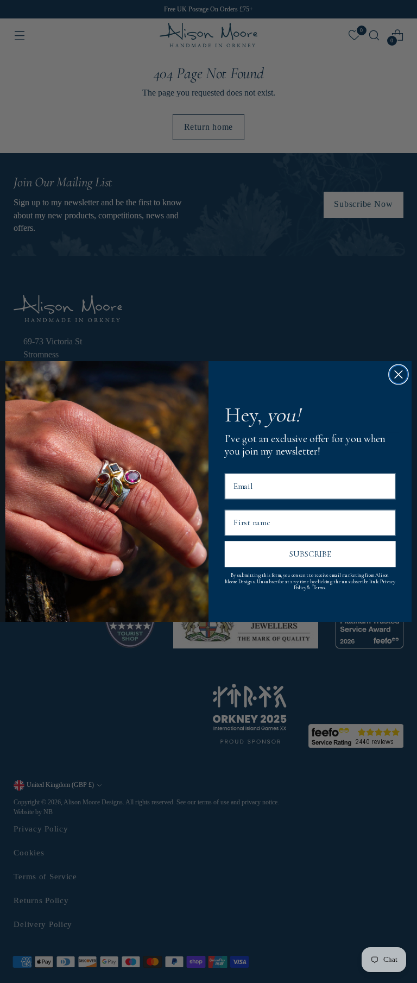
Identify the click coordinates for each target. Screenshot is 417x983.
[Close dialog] (398, 375)
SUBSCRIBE (310, 554)
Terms (318, 588)
